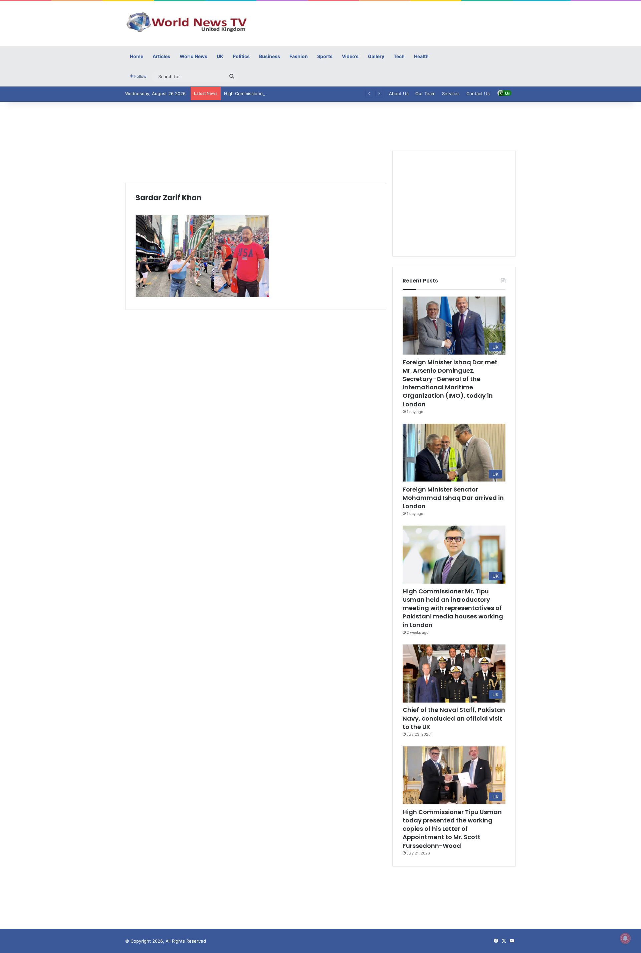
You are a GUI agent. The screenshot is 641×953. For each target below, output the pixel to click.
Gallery (376, 56)
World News (193, 56)
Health (421, 56)
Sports (325, 56)
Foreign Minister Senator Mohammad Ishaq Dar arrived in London (453, 497)
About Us (399, 93)
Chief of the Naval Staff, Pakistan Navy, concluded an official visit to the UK (454, 718)
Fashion (298, 56)
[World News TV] (187, 21)
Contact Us (478, 93)
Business (269, 56)
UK (220, 56)
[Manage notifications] (625, 938)
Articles (161, 56)
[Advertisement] (387, 23)
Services (451, 93)
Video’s (350, 56)
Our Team (425, 93)
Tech (399, 56)
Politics (241, 56)
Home (136, 56)
